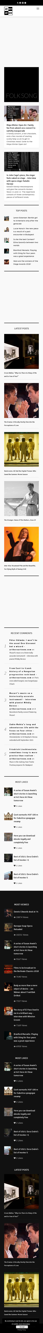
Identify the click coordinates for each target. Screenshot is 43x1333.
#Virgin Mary (12, 115)
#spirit (10, 109)
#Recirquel (11, 107)
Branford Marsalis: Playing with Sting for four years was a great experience (25, 253)
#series (10, 163)
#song (15, 163)
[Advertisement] (21, 41)
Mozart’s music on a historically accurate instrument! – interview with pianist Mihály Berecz (23, 656)
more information (24, 1324)
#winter (10, 117)
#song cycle (12, 165)
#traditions (12, 113)
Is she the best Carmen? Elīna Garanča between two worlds (25, 242)
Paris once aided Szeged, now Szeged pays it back (24, 681)
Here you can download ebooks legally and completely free (24, 839)
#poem (10, 161)
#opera (14, 157)
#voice (10, 167)
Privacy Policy (21, 1330)
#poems (16, 161)
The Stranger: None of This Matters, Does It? (20, 520)
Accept (22, 1327)
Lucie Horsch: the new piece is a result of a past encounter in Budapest (25, 231)
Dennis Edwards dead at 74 (26, 911)
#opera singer (13, 159)
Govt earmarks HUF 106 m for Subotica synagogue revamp (26, 818)
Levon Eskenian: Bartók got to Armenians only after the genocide (25, 221)
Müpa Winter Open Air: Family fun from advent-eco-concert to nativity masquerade (21, 128)
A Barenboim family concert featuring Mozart (22, 712)
